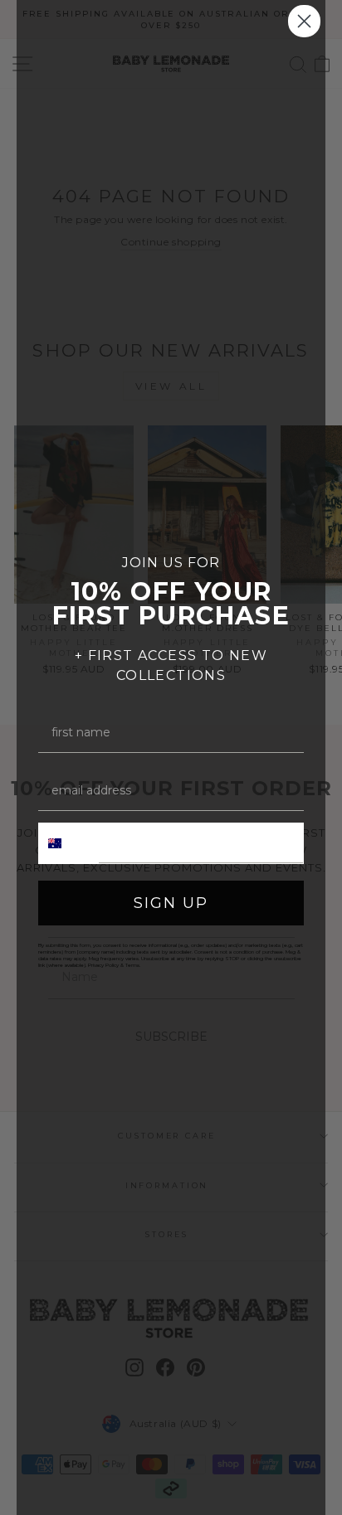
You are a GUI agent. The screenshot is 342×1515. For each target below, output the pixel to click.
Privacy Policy (103, 965)
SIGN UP (171, 903)
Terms (132, 965)
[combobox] (69, 843)
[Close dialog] (304, 21)
